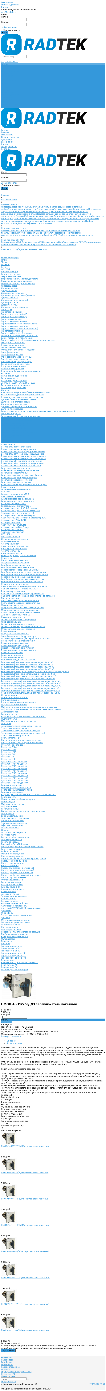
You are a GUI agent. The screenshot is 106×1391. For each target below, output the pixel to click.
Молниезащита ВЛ (10, 541)
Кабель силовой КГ (10, 851)
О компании (7, 2)
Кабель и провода (79, 209)
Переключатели (28, 218)
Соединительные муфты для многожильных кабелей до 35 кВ (31, 686)
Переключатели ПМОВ (74, 242)
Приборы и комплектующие (15, 934)
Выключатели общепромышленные (18, 449)
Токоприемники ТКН (11, 951)
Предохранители (51, 221)
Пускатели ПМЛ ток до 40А (14, 768)
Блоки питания (84, 216)
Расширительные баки (12, 884)
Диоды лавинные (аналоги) (14, 300)
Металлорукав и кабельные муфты (73, 218)
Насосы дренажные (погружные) (17, 872)
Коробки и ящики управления (67, 211)
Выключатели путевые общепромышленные (23, 451)
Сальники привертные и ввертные (18, 501)
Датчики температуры (12, 409)
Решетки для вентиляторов (14, 969)
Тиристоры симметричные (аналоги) (19, 323)
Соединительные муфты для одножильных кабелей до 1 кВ (30, 688)
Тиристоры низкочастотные (14, 326)
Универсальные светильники (15, 818)
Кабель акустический (11, 849)
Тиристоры (22, 207)
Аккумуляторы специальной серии (18, 515)
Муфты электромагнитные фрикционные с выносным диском (31, 709)
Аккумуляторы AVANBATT (13, 520)
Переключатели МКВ (11, 242)
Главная (5, 90)
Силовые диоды (9, 207)
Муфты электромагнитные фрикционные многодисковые (29, 707)
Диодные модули (9, 288)
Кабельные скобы (9, 809)
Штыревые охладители (12, 345)
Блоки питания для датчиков (15, 645)
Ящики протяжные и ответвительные (19, 588)
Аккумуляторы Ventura (12, 529)
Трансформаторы (62, 209)
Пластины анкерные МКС (13, 496)
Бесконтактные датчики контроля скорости (22, 394)
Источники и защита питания (15, 539)
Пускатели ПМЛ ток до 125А (14, 775)
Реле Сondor (7, 1364)
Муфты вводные (9, 806)
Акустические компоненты (72, 221)
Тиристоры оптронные (12, 331)
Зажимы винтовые (10, 894)
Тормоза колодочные (47, 214)
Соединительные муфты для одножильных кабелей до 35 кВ (30, 693)
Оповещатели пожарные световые (18, 629)
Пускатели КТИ (8, 756)
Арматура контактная (11, 553)
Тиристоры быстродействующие (17, 333)
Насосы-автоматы (9, 865)
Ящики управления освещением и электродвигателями (28, 596)
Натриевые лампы (10, 700)
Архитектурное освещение (14, 823)
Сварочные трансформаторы (15, 364)
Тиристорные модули (11, 312)
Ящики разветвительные (13, 591)
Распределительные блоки (14, 903)
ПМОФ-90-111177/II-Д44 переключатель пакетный (25, 1277)
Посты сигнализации (11, 738)
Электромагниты (45, 209)
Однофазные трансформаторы (16, 357)
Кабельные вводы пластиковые (16, 482)
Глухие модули (8, 487)
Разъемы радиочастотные (13, 380)
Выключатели (34, 207)
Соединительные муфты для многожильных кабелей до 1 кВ (30, 681)
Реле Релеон (7, 1360)
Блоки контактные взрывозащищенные (20, 612)
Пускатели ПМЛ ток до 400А (14, 783)
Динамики (6, 910)
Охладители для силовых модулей (18, 350)
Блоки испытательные (12, 652)
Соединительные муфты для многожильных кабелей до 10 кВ (31, 683)
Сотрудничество (9, 104)
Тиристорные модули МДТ (14, 314)
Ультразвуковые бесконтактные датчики (21, 416)
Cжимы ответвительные (13, 889)
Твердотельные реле (11, 276)
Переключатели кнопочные (50, 230)
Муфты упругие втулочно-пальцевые (19, 721)
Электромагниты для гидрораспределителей (23, 733)
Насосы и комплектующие (14, 861)
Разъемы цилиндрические (14, 376)
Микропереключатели (26, 214)
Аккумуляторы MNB (11, 522)
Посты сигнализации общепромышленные (22, 742)
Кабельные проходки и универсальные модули (24, 484)
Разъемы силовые (10, 378)
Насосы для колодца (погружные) (17, 870)
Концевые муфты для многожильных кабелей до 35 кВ (27, 669)
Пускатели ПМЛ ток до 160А (14, 778)
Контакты (5, 106)
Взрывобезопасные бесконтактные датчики (22, 397)
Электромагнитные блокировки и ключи (21, 726)
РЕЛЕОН (5, 264)
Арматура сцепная (10, 544)
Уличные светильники (12, 816)
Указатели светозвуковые (13, 832)
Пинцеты (5, 943)
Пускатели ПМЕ (8, 749)
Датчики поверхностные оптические (19, 406)
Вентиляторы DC (9, 967)
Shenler (4, 262)
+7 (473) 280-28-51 (9, 61)
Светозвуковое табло (11, 839)
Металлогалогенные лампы (14, 697)
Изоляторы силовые (11, 929)
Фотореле (6, 1369)
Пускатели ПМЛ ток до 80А (14, 773)
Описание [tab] (11, 1041)
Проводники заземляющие (14, 560)
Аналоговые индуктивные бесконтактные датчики (25, 392)
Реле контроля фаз (10, 1367)
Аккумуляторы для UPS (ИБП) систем (19, 508)
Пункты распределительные (15, 584)
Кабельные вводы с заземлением (17, 480)
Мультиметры (8, 939)
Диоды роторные (9, 302)
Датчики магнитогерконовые (15, 402)
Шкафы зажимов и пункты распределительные (24, 586)
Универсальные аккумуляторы (16, 506)
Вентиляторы (14, 209)
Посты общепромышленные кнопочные (20, 603)
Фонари (5, 830)
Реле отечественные (11, 274)
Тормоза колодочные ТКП (13, 955)
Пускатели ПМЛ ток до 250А (14, 780)
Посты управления (26, 211)
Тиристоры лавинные (11, 319)
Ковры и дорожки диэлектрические (18, 555)
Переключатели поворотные (24, 233)
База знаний (7, 99)
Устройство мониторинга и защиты (18, 283)
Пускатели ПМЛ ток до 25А (14, 766)
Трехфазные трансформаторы (16, 359)
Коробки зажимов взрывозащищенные (20, 570)
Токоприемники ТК (10, 948)
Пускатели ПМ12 (9, 747)
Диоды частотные (9, 305)
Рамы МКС (6, 491)
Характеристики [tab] (14, 1043)
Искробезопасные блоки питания (17, 648)
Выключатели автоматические (16, 447)
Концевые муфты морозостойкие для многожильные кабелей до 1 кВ (35, 671)
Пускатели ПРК (8, 759)
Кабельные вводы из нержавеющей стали (21, 475)
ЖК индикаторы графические (15, 920)
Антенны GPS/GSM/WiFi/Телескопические (21, 908)
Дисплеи (21, 223)
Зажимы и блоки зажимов (13, 896)
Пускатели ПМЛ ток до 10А (14, 761)
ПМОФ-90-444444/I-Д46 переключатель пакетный (25, 1251)
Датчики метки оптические (14, 404)
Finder (4, 260)
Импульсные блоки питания (15, 633)
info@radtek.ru (8, 12)
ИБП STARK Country (10, 536)
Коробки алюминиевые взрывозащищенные (23, 579)
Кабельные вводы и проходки (39, 216)
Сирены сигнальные (11, 622)
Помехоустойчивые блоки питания (18, 641)
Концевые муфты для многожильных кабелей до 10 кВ (27, 667)
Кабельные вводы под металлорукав (19, 477)
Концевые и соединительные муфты (18, 659)
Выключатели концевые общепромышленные (24, 456)
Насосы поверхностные (12, 863)
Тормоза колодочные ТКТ (13, 958)
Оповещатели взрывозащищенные (18, 619)
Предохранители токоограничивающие (20, 932)
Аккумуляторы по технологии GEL (17, 513)
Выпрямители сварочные (13, 366)
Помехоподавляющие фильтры (16, 281)
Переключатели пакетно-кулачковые (19, 230)
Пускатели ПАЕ (8, 754)
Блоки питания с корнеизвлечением (18, 650)
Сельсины (6, 723)
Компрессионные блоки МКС (15, 494)
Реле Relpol (6, 1362)
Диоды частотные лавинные (15, 307)
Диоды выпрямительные (13, 293)
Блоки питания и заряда (13, 657)
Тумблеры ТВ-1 (51, 235)
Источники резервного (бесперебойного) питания (25, 638)
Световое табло (8, 835)
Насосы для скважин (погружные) (17, 868)
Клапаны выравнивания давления (17, 499)
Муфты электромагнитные (39, 223)
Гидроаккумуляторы (11, 882)
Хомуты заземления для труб (15, 562)
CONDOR (5, 269)
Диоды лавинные (9, 297)
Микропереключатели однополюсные (20, 610)
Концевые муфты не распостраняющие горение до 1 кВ (28, 674)
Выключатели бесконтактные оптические (21, 461)
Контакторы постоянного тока (16, 787)
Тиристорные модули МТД (14, 316)
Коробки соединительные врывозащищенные (23, 572)
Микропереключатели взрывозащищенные (22, 607)
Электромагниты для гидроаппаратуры (20, 730)
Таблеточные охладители (13, 347)
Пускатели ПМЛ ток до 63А (14, 771)
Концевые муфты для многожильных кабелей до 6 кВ (27, 664)
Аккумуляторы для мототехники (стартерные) (23, 518)
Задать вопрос (8, 1351)
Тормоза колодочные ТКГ (13, 953)
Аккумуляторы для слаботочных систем (20, 510)
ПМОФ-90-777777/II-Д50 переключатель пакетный (25, 1146)
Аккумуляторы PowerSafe (13, 525)
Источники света (29, 209)
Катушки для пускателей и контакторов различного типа (28, 794)
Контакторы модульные (13, 785)
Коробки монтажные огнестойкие (17, 567)
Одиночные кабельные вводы (16, 489)
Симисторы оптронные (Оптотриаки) (19, 335)
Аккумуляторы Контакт (12, 532)
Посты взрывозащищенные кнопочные (20, 600)
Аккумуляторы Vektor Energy (15, 527)
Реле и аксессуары (44, 211)
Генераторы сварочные (12, 368)
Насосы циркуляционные (13, 877)
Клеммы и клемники (46, 218)
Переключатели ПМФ (65, 244)
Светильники (47, 207)
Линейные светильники (12, 820)
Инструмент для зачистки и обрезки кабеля (22, 846)
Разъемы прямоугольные (13, 387)
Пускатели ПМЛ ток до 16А (14, 764)
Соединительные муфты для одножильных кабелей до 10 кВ (30, 690)
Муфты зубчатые (9, 719)
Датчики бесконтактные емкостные (18, 399)
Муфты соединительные (13, 804)
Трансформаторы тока (12, 354)
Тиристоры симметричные (14, 321)
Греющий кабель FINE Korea (14, 844)
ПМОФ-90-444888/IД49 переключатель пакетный (24, 1172)
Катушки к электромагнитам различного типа (23, 716)
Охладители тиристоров (13, 342)
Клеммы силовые (9, 901)
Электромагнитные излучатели (16, 915)
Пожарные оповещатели (70, 214)
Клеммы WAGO (8, 898)
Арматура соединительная (14, 548)
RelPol (4, 267)
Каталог (5, 87)
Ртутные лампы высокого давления (18, 702)
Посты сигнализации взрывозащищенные (21, 740)
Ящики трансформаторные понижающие (21, 371)
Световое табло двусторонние (16, 837)
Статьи (4, 7)
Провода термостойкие (12, 856)
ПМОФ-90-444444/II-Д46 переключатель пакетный (25, 1225)
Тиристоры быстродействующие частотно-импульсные (28, 340)
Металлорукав (8, 801)
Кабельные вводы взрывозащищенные (20, 470)
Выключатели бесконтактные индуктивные (22, 463)
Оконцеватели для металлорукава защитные (23, 811)
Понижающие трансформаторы (16, 361)
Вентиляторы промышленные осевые (19, 962)
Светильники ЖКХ (10, 827)
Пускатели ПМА (8, 752)
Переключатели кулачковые (15, 423)
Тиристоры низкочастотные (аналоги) (19, 328)
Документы (6, 97)
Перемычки (6, 558)
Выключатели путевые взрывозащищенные (22, 454)
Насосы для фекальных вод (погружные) (21, 875)
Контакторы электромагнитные (16, 790)
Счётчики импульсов (11, 413)
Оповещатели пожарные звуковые (18, 624)
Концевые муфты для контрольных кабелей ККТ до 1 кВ (28, 678)
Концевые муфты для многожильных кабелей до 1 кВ (27, 662)
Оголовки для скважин (12, 880)
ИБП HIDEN (6, 534)
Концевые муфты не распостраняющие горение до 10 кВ (28, 676)
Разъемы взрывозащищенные (16, 385)
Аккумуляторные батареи (30, 221)
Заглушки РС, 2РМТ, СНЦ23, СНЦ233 (18, 383)
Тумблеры (63, 235)
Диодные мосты (9, 290)
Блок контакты (8, 891)
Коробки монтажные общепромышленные (22, 581)
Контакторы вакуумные (12, 792)
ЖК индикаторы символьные (15, 922)
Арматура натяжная (10, 551)
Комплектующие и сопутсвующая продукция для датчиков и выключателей (38, 411)
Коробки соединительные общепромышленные (24, 574)
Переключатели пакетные (13, 430)
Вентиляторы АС (9, 965)
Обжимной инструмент (12, 853)
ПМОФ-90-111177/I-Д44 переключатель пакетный (25, 1304)
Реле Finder (6, 1357)
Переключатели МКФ (32, 242)
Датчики (17, 218)
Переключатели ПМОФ (20, 244)
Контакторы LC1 (9, 797)
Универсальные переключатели (28, 235)
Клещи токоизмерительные (14, 936)
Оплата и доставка (10, 4)
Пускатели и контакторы (65, 216)
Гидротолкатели (9, 714)
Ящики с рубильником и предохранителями (22, 593)
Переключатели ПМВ (52, 242)
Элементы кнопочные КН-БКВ (15, 615)
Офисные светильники (12, 825)
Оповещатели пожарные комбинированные (23, 626)
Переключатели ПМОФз (43, 244)
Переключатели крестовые (52, 233)
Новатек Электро (9, 271)
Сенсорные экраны (10, 924)
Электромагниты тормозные (15, 735)
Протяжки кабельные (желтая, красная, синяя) (23, 858)
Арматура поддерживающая (15, 546)
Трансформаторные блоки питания (18, 636)
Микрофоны (7, 913)
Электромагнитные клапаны (15, 728)
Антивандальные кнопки (80, 235)
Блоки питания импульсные (14, 643)
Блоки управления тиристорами (17, 338)
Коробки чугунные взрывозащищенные (20, 577)
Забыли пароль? (9, 27)
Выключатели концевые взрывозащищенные (23, 458)
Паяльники (6, 941)
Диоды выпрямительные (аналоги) (18, 295)
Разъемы (20, 216)
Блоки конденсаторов (12, 655)
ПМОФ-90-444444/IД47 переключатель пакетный (24, 1199)
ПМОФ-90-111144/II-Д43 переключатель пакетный (25, 1330)
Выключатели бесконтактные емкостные (21, 465)
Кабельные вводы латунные (14, 473)
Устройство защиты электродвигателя (19, 279)
